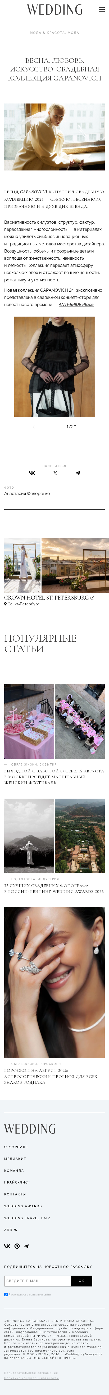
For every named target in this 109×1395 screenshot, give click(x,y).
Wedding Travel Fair (27, 1218)
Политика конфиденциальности (31, 1378)
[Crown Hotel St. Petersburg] (54, 600)
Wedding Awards (23, 1206)
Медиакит (15, 1159)
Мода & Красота (47, 33)
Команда (14, 1171)
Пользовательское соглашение (31, 1372)
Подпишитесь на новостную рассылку (48, 1267)
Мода (73, 33)
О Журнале (16, 1147)
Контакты (15, 1194)
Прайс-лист (17, 1182)
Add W (11, 1230)
